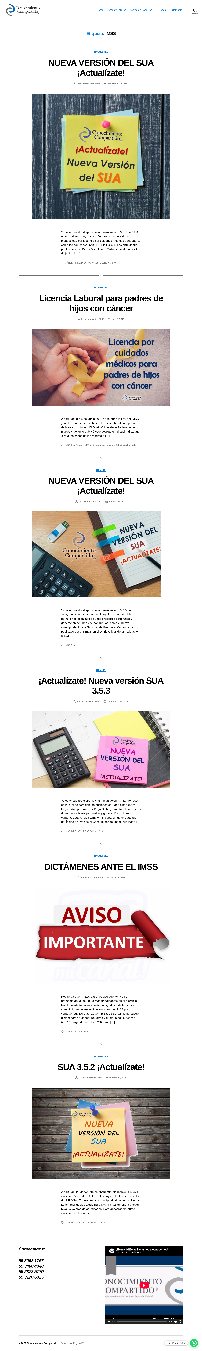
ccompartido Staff (90, 83)
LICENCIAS (105, 262)
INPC (73, 831)
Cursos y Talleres (116, 10)
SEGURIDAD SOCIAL (87, 831)
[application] (144, 1285)
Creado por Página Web (73, 1343)
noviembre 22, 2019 (118, 83)
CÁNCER (69, 262)
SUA (114, 262)
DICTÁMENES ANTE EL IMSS (101, 867)
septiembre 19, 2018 (117, 701)
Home (100, 10)
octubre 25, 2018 (118, 501)
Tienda (162, 10)
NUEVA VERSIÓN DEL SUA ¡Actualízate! (101, 68)
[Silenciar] (175, 1321)
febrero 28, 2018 (118, 1077)
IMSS (77, 262)
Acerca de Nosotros (141, 10)
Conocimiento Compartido (42, 1343)
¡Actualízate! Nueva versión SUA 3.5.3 (101, 686)
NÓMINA (101, 470)
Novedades (101, 52)
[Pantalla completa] (180, 1321)
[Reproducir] (108, 1321)
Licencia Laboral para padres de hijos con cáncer (101, 303)
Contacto (177, 10)
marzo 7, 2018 (118, 877)
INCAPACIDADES (90, 262)
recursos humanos (105, 445)
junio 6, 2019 (117, 319)
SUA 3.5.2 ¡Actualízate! (101, 1067)
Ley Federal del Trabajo (83, 445)
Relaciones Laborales (126, 445)
